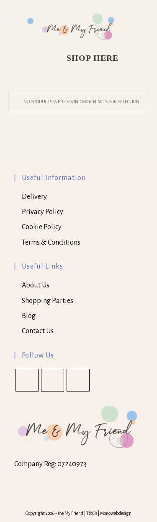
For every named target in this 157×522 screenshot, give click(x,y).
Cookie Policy (42, 227)
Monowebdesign (115, 513)
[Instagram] (78, 380)
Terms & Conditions (51, 242)
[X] (27, 380)
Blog (29, 316)
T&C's (92, 513)
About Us (35, 285)
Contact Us (38, 331)
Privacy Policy (42, 212)
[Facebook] (52, 380)
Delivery (34, 197)
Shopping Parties (47, 301)
